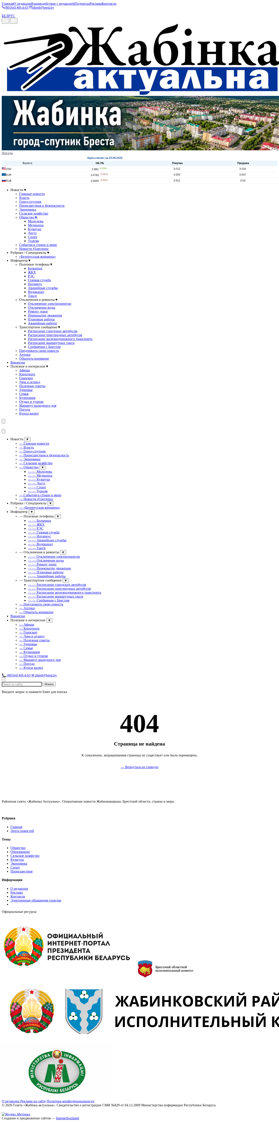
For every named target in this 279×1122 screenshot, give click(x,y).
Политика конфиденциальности (70, 1101)
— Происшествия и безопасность (44, 455)
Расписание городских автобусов (52, 331)
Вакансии (17, 362)
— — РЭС (35, 528)
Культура (34, 229)
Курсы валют (29, 413)
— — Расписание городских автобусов (57, 584)
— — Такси (37, 548)
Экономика (27, 209)
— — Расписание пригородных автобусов (59, 588)
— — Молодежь (40, 471)
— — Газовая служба (44, 532)
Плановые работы (41, 319)
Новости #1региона (33, 249)
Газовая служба (39, 280)
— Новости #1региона (36, 499)
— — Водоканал (40, 544)
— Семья (26, 648)
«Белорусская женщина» (37, 256)
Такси (32, 296)
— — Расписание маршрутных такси (55, 596)
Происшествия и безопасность (42, 205)
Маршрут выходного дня (37, 405)
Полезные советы (32, 386)
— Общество (29, 467)
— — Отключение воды (46, 560)
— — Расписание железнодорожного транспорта (64, 592)
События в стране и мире (38, 245)
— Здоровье (28, 644)
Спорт (32, 237)
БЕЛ (5, 16)
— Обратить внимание (36, 612)
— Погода (26, 664)
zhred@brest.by (43, 7)
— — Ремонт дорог (42, 564)
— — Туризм (38, 491)
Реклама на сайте (33, 1101)
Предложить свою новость (39, 351)
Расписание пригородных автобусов (55, 335)
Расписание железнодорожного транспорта (60, 339)
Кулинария (27, 398)
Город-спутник (30, 201)
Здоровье (26, 390)
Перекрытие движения (45, 315)
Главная (8, 3)
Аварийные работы (42, 323)
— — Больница (39, 520)
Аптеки (25, 354)
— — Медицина (40, 475)
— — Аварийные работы (47, 576)
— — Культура (39, 479)
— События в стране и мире (40, 495)
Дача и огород (29, 382)
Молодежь (35, 221)
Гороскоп (26, 378)
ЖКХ (32, 272)
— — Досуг (37, 483)
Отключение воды (41, 307)
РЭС (31, 276)
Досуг (32, 233)
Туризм (33, 241)
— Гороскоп (28, 632)
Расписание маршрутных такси (51, 343)
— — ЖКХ (36, 524)
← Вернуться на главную (139, 767)
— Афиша (26, 624)
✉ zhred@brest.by (44, 675)
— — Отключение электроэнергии (54, 556)
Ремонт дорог (38, 311)
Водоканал (36, 292)
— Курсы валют (31, 667)
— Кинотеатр (29, 628)
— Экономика (29, 459)
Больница (35, 268)
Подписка (82, 3)
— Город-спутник (32, 451)
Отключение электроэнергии (49, 303)
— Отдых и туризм (33, 656)
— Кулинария (29, 652)
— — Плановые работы (45, 572)
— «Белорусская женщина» (39, 507)
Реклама (96, 3)
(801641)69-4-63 (16, 7)
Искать (49, 684)
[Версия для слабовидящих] (13, 21)
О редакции (22, 3)
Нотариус (35, 284)
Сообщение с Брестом (44, 347)
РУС (11, 16)
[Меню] (3, 421)
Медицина (36, 225)
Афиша (24, 370)
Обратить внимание (34, 358)
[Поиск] (5, 21)
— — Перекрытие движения (49, 568)
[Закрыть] (3, 431)
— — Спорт (37, 487)
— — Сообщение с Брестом (48, 600)
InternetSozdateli (67, 1118)
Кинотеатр (27, 374)
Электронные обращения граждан (35, 900)
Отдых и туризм (31, 401)
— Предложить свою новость (41, 604)
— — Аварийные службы (47, 540)
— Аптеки (27, 608)
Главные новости (32, 194)
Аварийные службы (43, 288)
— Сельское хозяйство (36, 463)
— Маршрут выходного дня (40, 660)
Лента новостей (22, 831)
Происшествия (21, 871)
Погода (7, 153)
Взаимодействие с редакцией (53, 3)
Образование (20, 852)
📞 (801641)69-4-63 (16, 675)
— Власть (26, 447)
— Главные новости (34, 443)
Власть (24, 198)
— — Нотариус (39, 536)
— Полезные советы (34, 640)
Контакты (109, 3)
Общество (28, 217)
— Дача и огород (31, 636)
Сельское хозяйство (33, 213)
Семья (23, 394)
